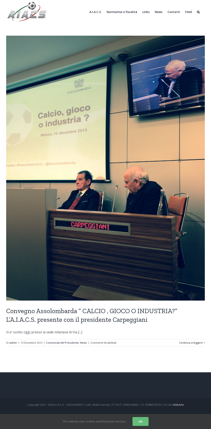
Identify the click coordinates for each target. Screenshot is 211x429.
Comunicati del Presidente (62, 342)
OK (140, 421)
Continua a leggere (191, 342)
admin (13, 342)
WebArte (178, 405)
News (83, 342)
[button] (198, 11)
